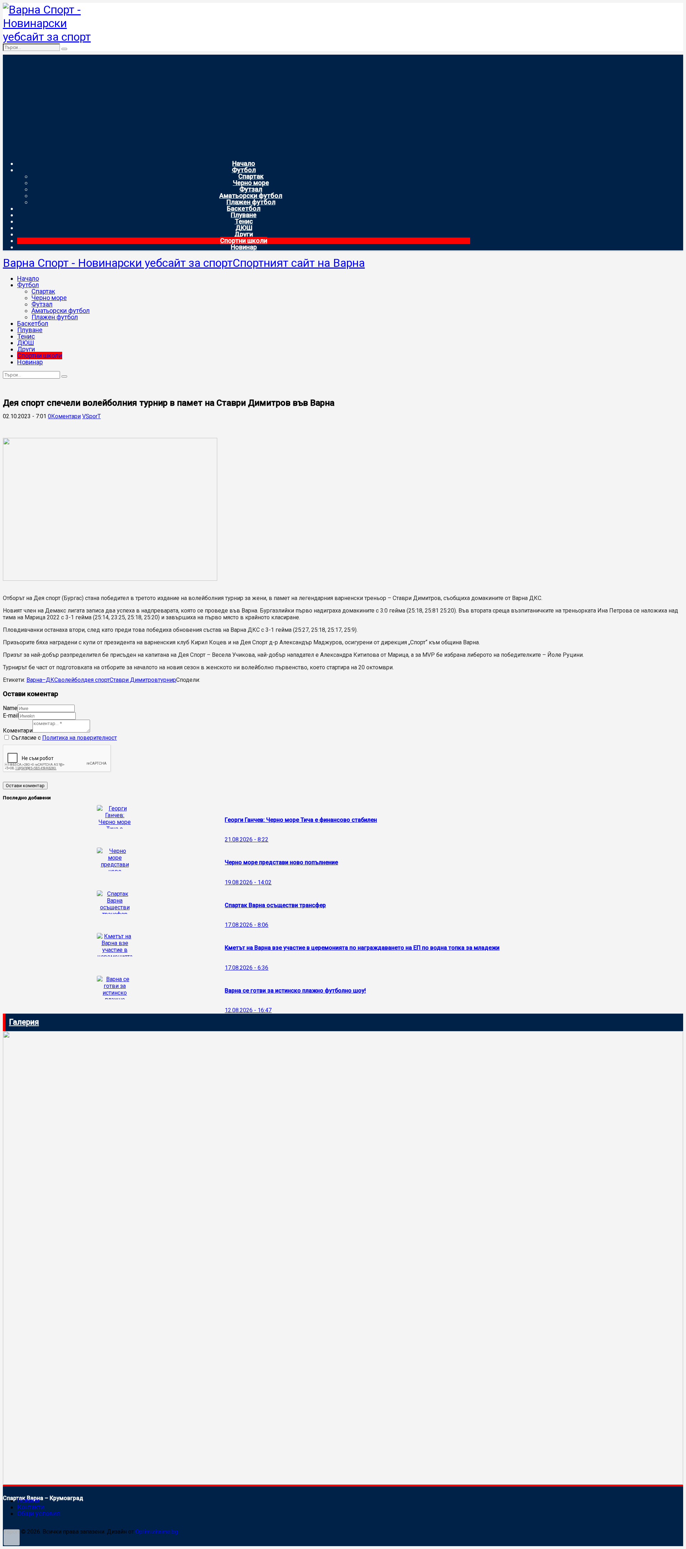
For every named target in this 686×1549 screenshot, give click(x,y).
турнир (167, 679)
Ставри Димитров (134, 679)
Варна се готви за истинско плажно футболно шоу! (295, 990)
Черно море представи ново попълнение (281, 862)
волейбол (71, 679)
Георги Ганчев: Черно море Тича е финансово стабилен (301, 819)
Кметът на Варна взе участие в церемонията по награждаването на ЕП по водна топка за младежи (362, 947)
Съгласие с (64, 737)
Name (10, 708)
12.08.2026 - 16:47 (248, 1010)
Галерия (24, 1022)
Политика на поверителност (79, 737)
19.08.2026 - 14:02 (248, 882)
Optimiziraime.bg (156, 1531)
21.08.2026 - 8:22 (246, 839)
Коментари (18, 730)
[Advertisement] (236, 105)
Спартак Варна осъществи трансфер (275, 905)
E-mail (11, 715)
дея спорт (97, 679)
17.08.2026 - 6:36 (246, 967)
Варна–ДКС (42, 679)
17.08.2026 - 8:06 (246, 924)
